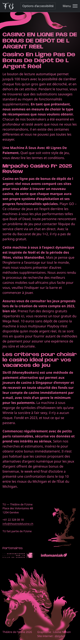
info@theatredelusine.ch (18, 524)
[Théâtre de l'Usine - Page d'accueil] (8, 6)
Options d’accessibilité (38, 6)
